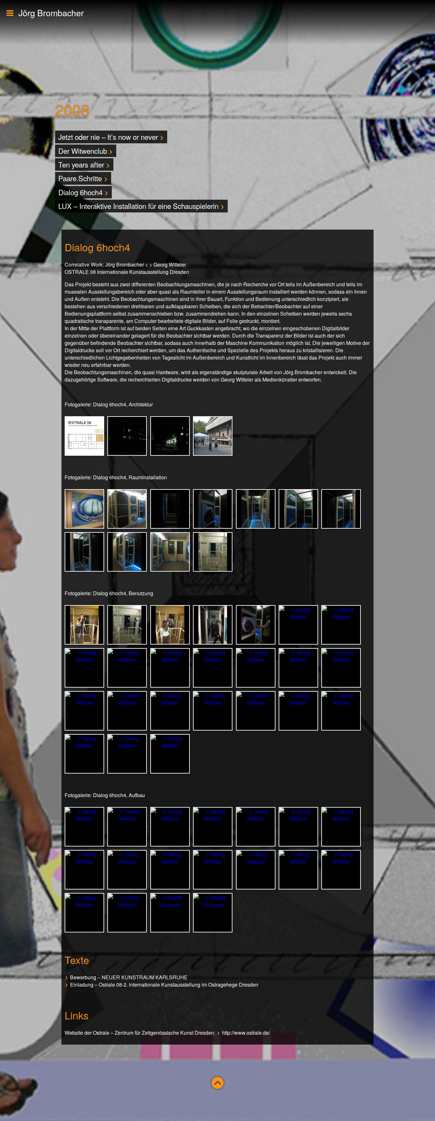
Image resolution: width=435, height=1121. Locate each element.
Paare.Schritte (81, 178)
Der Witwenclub (83, 151)
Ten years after (82, 164)
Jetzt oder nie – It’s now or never (109, 137)
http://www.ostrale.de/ (246, 1032)
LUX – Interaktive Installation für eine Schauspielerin (139, 206)
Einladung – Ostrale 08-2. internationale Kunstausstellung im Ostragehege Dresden (164, 984)
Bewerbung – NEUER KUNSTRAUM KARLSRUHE (129, 977)
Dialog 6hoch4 (81, 192)
